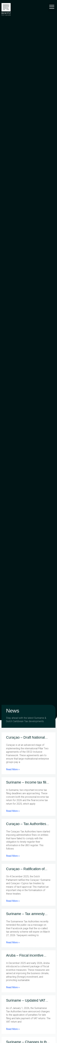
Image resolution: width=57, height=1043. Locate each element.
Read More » (13, 769)
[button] (52, 7)
